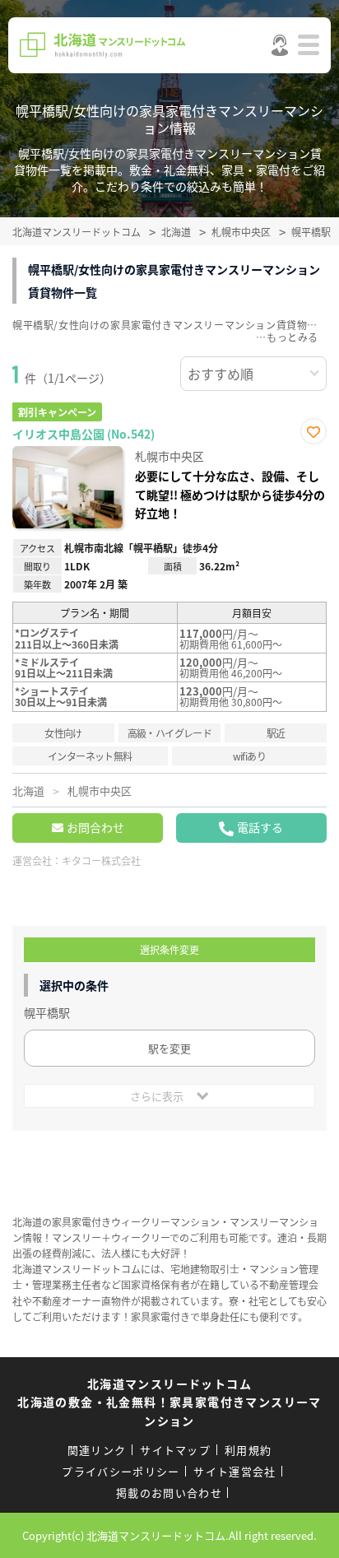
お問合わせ (95, 827)
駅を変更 (169, 1048)
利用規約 (248, 1449)
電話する (260, 827)
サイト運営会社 (234, 1471)
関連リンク (97, 1449)
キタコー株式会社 (101, 860)
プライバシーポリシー (120, 1471)
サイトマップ (175, 1449)
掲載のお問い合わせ (169, 1492)
